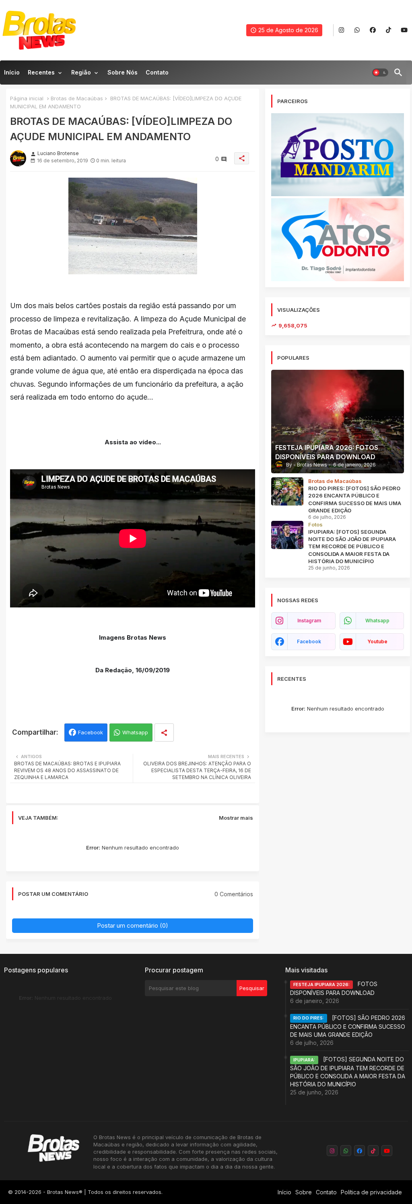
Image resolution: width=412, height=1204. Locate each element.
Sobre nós (122, 72)
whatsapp (377, 621)
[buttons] (341, 30)
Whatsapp (135, 732)
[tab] (12, 74)
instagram (309, 621)
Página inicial (26, 98)
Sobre (303, 1192)
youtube (377, 641)
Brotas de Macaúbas (77, 98)
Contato (157, 72)
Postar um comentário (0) (132, 925)
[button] (380, 72)
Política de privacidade (371, 1192)
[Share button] (164, 732)
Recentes (41, 72)
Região (81, 72)
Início (12, 72)
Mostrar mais (236, 817)
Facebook (90, 732)
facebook (309, 641)
